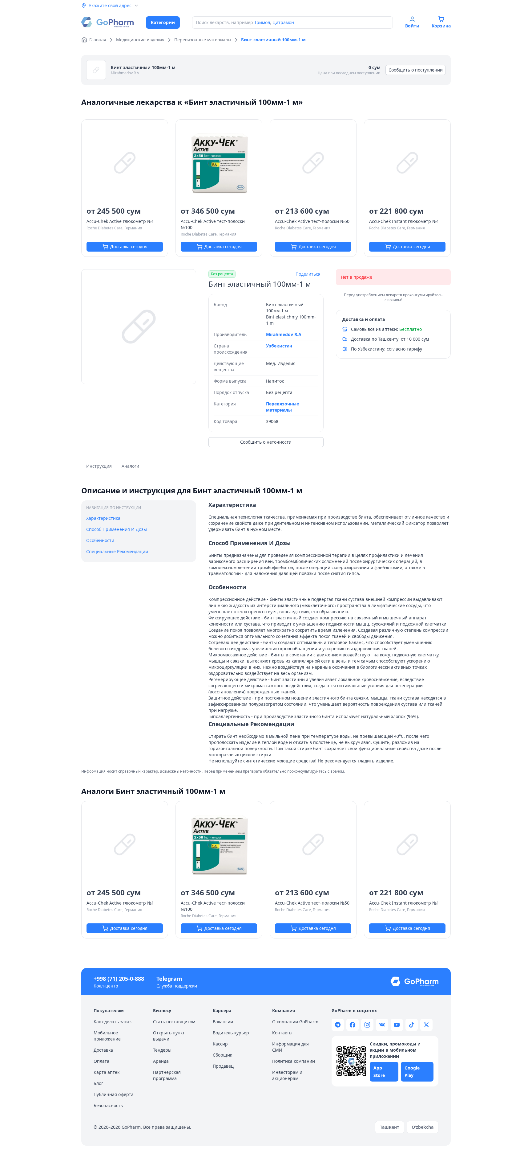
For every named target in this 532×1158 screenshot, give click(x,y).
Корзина (441, 26)
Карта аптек (106, 1072)
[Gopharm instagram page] (367, 1025)
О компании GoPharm (295, 1022)
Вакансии (223, 1022)
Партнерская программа (167, 1075)
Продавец (223, 1066)
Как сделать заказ (112, 1022)
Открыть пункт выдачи (169, 1036)
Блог (98, 1083)
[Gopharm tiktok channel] (411, 1025)
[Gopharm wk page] (382, 1025)
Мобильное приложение (107, 1036)
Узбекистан (279, 346)
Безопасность (108, 1105)
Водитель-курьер (231, 1033)
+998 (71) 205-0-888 (119, 978)
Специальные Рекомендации (117, 551)
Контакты (282, 1033)
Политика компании (293, 1061)
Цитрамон (283, 22)
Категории (163, 22)
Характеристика (103, 518)
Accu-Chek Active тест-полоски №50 (312, 221)
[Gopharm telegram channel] (338, 1025)
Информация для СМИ (290, 1047)
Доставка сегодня (128, 246)
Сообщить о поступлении (416, 70)
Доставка (103, 1050)
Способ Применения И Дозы (116, 529)
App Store (379, 1071)
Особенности (100, 540)
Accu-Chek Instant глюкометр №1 (404, 221)
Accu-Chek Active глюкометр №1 (120, 221)
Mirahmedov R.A (125, 73)
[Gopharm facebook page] (352, 1025)
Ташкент (389, 1127)
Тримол (262, 22)
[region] (138, 326)
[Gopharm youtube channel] (397, 1025)
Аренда (161, 1061)
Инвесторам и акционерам (287, 1075)
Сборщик (222, 1055)
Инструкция (99, 466)
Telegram (169, 978)
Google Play (412, 1071)
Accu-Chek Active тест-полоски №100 (213, 224)
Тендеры (162, 1050)
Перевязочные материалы (282, 407)
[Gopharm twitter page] (426, 1025)
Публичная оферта (114, 1094)
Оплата (101, 1061)
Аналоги (130, 466)
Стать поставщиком (174, 1022)
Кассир (220, 1044)
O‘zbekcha (422, 1127)
